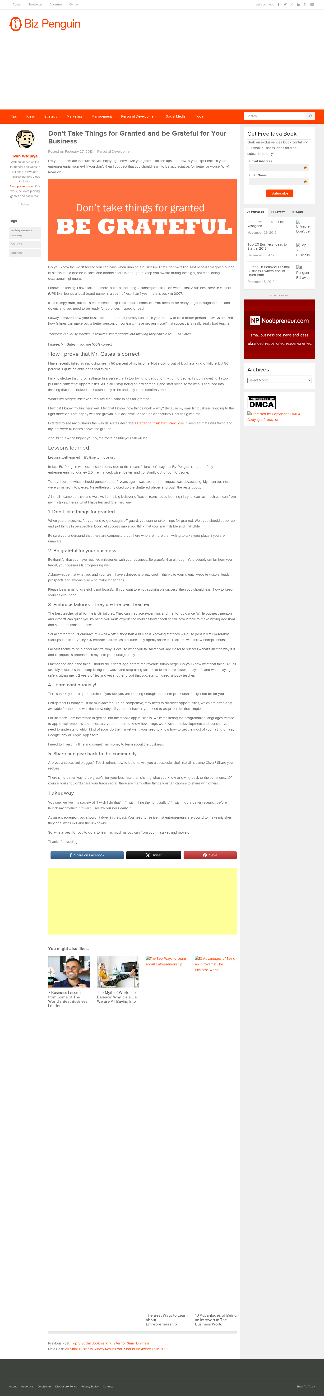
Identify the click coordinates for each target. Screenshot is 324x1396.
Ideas (30, 116)
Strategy (50, 116)
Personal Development (138, 116)
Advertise (55, 4)
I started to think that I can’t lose (159, 423)
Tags (299, 212)
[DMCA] (262, 408)
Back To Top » (306, 1386)
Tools (199, 116)
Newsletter (35, 4)
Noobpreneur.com (22, 186)
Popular (257, 212)
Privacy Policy (90, 1386)
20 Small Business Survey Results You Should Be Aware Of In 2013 (116, 1349)
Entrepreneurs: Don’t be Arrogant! (265, 224)
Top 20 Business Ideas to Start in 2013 (267, 246)
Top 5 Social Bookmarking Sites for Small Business (110, 1343)
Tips (13, 116)
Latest (279, 212)
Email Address (277, 161)
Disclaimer (44, 1386)
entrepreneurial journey (22, 232)
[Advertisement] (162, 74)
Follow (25, 204)
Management (102, 116)
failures (16, 244)
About (17, 4)
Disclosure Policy (66, 1386)
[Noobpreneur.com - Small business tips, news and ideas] (279, 358)
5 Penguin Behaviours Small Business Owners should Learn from (268, 271)
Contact (74, 4)
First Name (277, 175)
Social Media (175, 116)
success (17, 253)
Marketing (74, 116)
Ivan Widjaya (25, 156)
